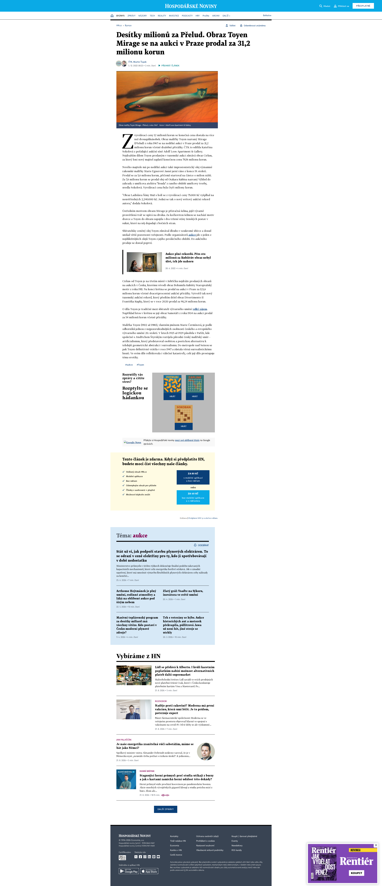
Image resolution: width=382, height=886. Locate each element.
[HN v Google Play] (129, 871)
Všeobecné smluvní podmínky (209, 850)
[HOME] (112, 16)
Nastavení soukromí (205, 846)
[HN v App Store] (149, 871)
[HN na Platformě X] (135, 856)
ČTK (130, 62)
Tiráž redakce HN (178, 841)
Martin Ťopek (140, 62)
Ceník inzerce (176, 855)
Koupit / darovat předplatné (244, 836)
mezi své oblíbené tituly (187, 440)
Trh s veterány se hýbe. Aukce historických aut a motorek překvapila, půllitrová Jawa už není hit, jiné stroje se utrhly (183, 625)
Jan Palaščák (123, 739)
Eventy (235, 841)
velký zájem (200, 309)
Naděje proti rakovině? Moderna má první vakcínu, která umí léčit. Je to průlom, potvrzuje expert (184, 709)
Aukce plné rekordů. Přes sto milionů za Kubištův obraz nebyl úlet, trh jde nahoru (188, 258)
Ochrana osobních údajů (207, 836)
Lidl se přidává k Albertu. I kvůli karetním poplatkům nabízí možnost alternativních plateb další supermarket (184, 671)
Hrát (172, 396)
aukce (192, 234)
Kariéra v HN (176, 850)
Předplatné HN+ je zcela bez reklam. (203, 518)
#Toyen (140, 364)
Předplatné (363, 5)
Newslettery (237, 846)
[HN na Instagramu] (144, 856)
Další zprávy (166, 809)
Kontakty (174, 836)
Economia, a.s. (137, 840)
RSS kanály (237, 850)
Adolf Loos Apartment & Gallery (178, 125)
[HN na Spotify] (153, 856)
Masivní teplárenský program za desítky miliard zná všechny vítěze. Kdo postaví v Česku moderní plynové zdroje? (137, 625)
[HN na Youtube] (158, 856)
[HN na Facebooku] (140, 856)
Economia (174, 846)
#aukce (129, 364)
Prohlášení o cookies (205, 841)
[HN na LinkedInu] (149, 856)
